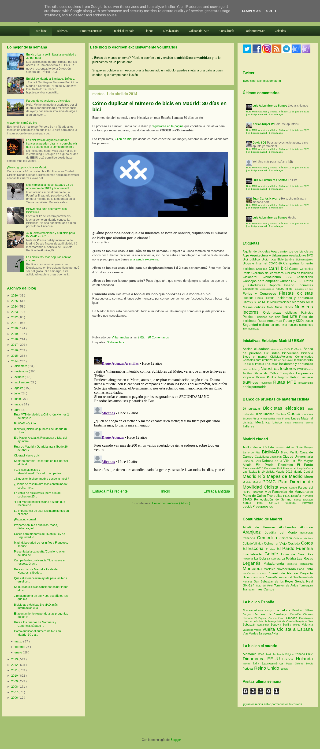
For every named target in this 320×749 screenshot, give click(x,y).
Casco (294, 269)
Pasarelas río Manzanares (292, 491)
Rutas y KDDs (294, 321)
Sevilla (288, 624)
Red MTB (290, 317)
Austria (281, 654)
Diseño (291, 285)
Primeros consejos (90, 31)
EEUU (275, 658)
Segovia (277, 624)
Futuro (260, 298)
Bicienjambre (286, 259)
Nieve (279, 307)
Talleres (275, 324)
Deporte (276, 285)
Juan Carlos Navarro (266, 198)
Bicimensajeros (304, 259)
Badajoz (270, 610)
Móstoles (270, 569)
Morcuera (253, 568)
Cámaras (307, 414)
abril (18, 410)
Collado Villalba (253, 543)
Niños (289, 307)
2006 (15, 697)
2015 (15, 355)
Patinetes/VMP (254, 31)
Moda (271, 307)
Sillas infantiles (294, 422)
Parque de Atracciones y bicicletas (48, 100)
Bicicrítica (269, 259)
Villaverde (307, 502)
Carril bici (279, 268)
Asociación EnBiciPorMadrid (286, 349)
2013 (15, 659)
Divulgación (171, 31)
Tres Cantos (265, 589)
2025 (15, 301)
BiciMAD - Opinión (25, 423)
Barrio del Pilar (252, 452)
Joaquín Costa (304, 468)
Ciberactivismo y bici (27, 455)
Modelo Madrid (252, 482)
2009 (15, 681)
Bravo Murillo (290, 452)
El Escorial (254, 548)
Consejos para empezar (261, 281)
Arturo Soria (295, 447)
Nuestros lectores (278, 368)
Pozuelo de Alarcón (284, 573)
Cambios (281, 414)
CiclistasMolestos (281, 356)
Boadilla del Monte (282, 532)
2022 (15, 317)
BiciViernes (290, 353)
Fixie (278, 418)
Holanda (304, 658)
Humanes (248, 558)
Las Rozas (305, 558)
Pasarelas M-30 (262, 491)
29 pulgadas (251, 408)
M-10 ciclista (267, 471)
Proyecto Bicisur (254, 377)
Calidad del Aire (199, 31)
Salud (309, 321)
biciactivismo (305, 382)
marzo (19, 641)
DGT (295, 281)
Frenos (286, 418)
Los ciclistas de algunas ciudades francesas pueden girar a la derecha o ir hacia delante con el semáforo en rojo (51, 143)
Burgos (248, 614)
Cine (292, 277)
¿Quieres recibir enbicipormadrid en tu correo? (272, 704)
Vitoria (258, 629)
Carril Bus (262, 268)
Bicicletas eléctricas (284, 408)
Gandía (273, 618)
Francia (289, 659)
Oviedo (291, 621)
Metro (308, 476)
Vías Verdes (251, 633)
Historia (270, 298)
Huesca (248, 621)
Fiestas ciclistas (296, 293)
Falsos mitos (285, 288)
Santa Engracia (303, 499)
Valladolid (248, 629)
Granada (292, 618)
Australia (271, 654)
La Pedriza (289, 558)
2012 (15, 665)
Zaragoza (265, 633)
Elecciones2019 (273, 468)
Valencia (307, 624)
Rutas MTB (285, 382)
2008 (15, 686)
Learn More (251, 11)
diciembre (21, 366)
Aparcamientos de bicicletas (292, 251)
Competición (305, 277)
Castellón (296, 614)
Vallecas (293, 502)
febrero (19, 647)
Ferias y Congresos (261, 293)
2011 (15, 670)
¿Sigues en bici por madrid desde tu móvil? (41, 478)
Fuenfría (304, 548)
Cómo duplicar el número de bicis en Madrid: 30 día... (37, 633)
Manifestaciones (281, 302)
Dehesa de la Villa (276, 461)
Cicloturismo (274, 277)
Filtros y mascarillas (264, 418)
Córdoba (248, 618)
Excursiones (251, 288)
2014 (15, 361)
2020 (15, 328)
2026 (15, 295)
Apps (246, 255)
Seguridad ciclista (256, 324)
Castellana (262, 456)
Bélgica (290, 654)
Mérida (281, 621)
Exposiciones (267, 289)
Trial (284, 324)
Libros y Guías (252, 302)
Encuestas (305, 285)
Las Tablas (250, 471)
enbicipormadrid (255, 387)
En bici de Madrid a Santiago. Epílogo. (50, 78)
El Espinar (261, 618)
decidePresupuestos (258, 506)
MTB (266, 302)
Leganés (253, 563)
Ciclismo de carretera (268, 273)
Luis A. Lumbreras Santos (270, 105)
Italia (257, 663)
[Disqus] (161, 413)
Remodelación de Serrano (274, 499)
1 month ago (276, 114)
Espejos (247, 418)
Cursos (285, 281)
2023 (15, 312)
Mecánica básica (268, 422)
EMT (294, 461)
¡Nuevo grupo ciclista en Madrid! (27, 167)
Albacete (248, 610)
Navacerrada (287, 569)
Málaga (273, 621)
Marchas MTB (302, 302)
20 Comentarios (158, 337)
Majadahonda (275, 563)
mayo (18, 404)
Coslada (294, 543)
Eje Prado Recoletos (276, 465)
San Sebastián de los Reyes (274, 581)
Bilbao (309, 610)
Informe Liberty (251, 369)
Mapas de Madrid (285, 476)
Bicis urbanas (265, 414)
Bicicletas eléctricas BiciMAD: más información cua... (36, 606)
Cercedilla (268, 537)
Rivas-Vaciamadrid (278, 577)
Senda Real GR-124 (264, 502)
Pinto (309, 569)
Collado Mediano (303, 538)
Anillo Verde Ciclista (259, 447)
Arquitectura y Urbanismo (269, 255)
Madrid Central (303, 471)
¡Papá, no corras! (25, 519)
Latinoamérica (274, 663)
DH (302, 281)
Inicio (165, 491)
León (256, 621)
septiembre (22, 382)
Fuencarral (289, 468)
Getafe (272, 553)
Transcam (249, 589)
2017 (15, 344)
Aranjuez (253, 532)
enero (19, 652)
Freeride (249, 298)
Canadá (300, 654)
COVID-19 (276, 263)
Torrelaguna (306, 585)
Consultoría (227, 31)
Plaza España (292, 495)
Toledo (297, 624)
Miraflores (293, 564)
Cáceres (308, 614)
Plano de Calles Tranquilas (274, 373)
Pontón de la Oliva (255, 573)
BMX (310, 255)
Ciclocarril (253, 277)
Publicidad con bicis (269, 316)
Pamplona (301, 621)
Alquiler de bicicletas (257, 251)
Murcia (263, 621)
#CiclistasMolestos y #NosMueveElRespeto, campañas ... (39, 471)
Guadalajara (306, 618)
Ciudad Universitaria (298, 456)
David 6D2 (259, 142)
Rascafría (258, 577)
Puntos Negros (277, 377)
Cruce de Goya (283, 360)
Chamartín (276, 456)
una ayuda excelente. (144, 259)
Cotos (307, 543)
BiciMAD (62, 31)
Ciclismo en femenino (299, 273)
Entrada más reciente (110, 491)
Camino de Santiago (271, 614)
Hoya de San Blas (297, 554)
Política (249, 317)
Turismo (293, 324)
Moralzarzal (306, 563)
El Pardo (305, 465)
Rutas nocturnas (270, 321)
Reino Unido (267, 668)
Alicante (259, 610)
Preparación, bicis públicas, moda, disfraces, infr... (36, 526)
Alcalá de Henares (261, 527)
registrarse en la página (167, 126)
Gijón (282, 618)
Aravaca (281, 447)
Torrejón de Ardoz (286, 585)
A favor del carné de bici (22, 122)
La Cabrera (274, 558)
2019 (15, 334)
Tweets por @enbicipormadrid (262, 80)
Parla (301, 569)
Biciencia (307, 353)
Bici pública (252, 259)
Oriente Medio (304, 663)
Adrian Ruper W (263, 124)
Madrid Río (255, 476)
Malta (290, 663)
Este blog (41, 31)
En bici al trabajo (123, 31)
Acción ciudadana (256, 349)
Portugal (248, 668)
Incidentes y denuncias (295, 298)
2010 (15, 675)
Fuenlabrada (253, 554)
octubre (20, 377)
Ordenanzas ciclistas (282, 312)
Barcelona (283, 610)
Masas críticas (255, 307)
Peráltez (247, 373)
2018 (15, 339)
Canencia (250, 538)
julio (18, 393)
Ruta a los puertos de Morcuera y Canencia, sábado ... (35, 624)
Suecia (284, 668)
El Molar (271, 549)
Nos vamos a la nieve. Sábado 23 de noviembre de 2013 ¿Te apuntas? (49, 186)
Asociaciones (298, 255)
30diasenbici (115, 342)
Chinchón (286, 538)
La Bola (260, 558)
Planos (149, 31)
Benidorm (298, 610)
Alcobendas (289, 527)
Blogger (176, 740)
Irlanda (248, 663)
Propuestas (304, 373)
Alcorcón (306, 527)
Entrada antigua (217, 491)
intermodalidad (251, 328)
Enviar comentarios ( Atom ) (171, 503)
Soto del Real (265, 585)
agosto (19, 388)
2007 (15, 692)
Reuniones (266, 382)
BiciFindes (271, 353)
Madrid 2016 (285, 471)
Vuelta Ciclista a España (287, 629)
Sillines (309, 422)
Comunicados (304, 356)
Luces (295, 418)
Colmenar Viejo (276, 543)
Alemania (250, 654)
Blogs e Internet (256, 263)
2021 (15, 323)
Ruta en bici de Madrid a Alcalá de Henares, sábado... (36, 571)
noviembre (22, 371)
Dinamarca (255, 658)
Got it (271, 11)
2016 (15, 350)
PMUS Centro (305, 369)
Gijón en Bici (123, 139)
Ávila (275, 633)
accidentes (306, 324)
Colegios (280, 31)
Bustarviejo (306, 532)
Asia (262, 654)
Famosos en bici (303, 289)
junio (18, 398)
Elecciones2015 (302, 360)
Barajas (308, 447)
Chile (309, 654)
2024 (15, 306)
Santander (264, 624)
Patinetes (307, 312)
